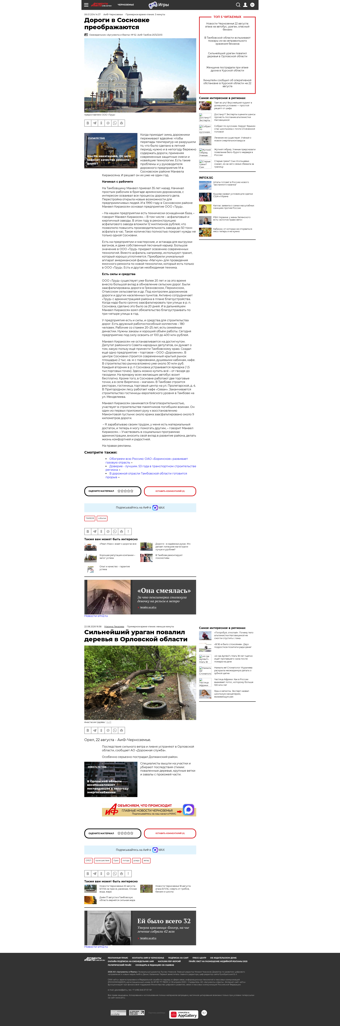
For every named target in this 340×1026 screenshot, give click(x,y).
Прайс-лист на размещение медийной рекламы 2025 (218, 961)
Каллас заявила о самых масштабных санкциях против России (233, 206)
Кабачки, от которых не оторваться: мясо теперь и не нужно (233, 230)
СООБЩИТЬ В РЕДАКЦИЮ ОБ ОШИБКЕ (154, 965)
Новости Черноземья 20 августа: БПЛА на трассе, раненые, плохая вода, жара (118, 889)
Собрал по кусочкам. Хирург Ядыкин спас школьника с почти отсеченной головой (234, 129)
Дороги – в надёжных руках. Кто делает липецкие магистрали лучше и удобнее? (173, 546)
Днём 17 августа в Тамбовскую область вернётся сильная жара (117, 898)
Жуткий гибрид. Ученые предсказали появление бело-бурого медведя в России (235, 152)
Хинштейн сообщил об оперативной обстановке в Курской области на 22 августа (227, 83)
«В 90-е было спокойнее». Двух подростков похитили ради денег (233, 645)
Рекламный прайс (118, 958)
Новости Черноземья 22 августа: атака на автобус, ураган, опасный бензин (227, 26)
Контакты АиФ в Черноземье (148, 958)
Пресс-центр (199, 958)
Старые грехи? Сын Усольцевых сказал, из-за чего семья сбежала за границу (234, 164)
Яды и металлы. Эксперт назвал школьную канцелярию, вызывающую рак (231, 694)
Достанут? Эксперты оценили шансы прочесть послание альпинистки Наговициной (234, 117)
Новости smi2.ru (96, 616)
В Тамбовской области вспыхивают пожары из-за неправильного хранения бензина (227, 40)
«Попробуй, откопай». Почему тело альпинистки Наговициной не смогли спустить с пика (233, 635)
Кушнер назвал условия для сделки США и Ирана (233, 195)
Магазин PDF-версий (169, 961)
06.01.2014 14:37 (92, 14)
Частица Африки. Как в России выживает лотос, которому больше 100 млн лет (233, 682)
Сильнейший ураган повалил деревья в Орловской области (227, 55)
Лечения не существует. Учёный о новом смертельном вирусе (232, 139)
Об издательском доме (223, 958)
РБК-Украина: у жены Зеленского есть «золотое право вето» (232, 218)
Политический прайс (119, 965)
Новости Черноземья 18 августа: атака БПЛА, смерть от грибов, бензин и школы (173, 889)
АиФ (108, 722)
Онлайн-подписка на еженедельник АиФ (131, 961)
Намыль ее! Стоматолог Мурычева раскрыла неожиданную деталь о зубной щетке (233, 670)
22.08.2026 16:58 (92, 626)
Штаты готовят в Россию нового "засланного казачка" (231, 183)
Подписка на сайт (178, 958)
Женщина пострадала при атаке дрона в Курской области (227, 69)
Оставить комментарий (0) (170, 491)
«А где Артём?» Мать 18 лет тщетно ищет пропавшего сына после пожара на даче (233, 659)
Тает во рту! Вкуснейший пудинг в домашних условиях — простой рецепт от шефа (233, 105)
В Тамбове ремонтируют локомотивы (169, 556)
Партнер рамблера (156, 1013)
